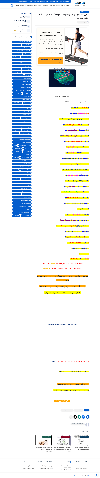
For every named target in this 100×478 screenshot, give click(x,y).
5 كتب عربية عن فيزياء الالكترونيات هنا (75, 170)
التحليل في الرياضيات (26, 118)
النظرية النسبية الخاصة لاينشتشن (23, 90)
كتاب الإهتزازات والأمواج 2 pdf (62, 68)
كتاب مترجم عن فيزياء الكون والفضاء (74, 119)
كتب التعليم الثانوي (26, 111)
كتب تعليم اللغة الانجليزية (25, 212)
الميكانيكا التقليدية (27, 105)
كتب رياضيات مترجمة (26, 154)
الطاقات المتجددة (27, 108)
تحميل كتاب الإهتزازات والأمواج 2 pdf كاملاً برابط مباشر (62, 324)
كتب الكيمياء (18, 151)
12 (74, 136)
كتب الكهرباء (17, 63)
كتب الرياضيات (27, 44)
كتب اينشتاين (16, 169)
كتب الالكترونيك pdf (26, 203)
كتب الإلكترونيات (17, 130)
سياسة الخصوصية (23, 1)
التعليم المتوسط (16, 72)
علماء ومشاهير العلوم (26, 124)
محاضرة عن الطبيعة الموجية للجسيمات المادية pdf (82, 448)
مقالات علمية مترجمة (26, 60)
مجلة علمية (83, 209)
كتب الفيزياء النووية (65, 469)
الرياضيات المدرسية (26, 56)
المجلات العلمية (27, 96)
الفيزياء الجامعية (65, 5)
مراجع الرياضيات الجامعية (28, 468)
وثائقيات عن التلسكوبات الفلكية (24, 127)
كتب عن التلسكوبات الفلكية (25, 166)
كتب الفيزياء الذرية (27, 78)
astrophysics (16, 179)
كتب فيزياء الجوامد (27, 142)
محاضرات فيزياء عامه (26, 169)
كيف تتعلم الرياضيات (29, 465)
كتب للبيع (17, 215)
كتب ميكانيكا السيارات (26, 200)
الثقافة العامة (17, 44)
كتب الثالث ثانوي (27, 209)
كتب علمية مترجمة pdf (18, 75)
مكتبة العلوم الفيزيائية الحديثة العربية (41, 1)
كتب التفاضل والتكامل (26, 99)
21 (72, 226)
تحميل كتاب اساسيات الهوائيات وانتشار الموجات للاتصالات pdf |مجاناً (62, 449)
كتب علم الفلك (56, 5)
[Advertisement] (62, 314)
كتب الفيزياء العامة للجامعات (46, 468)
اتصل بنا (30, 1)
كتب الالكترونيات (27, 63)
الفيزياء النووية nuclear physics (24, 66)
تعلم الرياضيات (17, 194)
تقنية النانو (77, 231)
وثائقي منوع (28, 75)
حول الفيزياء (80, 248)
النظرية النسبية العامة (26, 87)
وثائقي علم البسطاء (26, 179)
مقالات (16, 133)
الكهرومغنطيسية (27, 133)
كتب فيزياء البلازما (27, 172)
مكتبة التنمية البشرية (26, 114)
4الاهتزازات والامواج (77, 181)
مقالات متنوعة (27, 102)
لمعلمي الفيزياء (27, 47)
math (15, 145)
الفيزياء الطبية (16, 118)
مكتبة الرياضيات (29, 5)
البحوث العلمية (38, 5)
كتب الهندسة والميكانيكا (25, 182)
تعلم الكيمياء (16, 157)
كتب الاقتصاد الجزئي (26, 191)
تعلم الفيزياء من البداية (64, 1)
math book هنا (84, 254)
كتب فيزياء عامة (17, 53)
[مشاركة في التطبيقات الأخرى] (71, 417)
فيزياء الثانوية (16, 56)
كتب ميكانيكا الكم (27, 72)
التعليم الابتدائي (27, 121)
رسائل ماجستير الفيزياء (26, 188)
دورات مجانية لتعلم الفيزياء (25, 139)
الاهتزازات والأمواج (84, 11)
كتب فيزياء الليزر (27, 130)
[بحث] (12, 5)
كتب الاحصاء (18, 93)
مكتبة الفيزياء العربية (54, 1)
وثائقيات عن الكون (27, 69)
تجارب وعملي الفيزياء (26, 84)
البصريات (29, 151)
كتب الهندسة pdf (27, 194)
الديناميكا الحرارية (27, 81)
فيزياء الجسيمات (75, 158)
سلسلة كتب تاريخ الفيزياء (25, 41)
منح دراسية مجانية (47, 5)
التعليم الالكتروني (17, 102)
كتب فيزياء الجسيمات (26, 157)
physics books (28, 148)
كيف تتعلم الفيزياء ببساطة (81, 468)
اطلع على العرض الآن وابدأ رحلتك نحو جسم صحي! (51, 60)
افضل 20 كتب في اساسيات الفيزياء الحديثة (64, 466)
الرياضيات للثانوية (20, 5)
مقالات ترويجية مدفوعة (25, 145)
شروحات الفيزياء (27, 163)
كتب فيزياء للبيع (27, 215)
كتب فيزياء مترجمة (27, 175)
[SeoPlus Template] (88, 475)
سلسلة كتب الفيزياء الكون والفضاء (23, 50)
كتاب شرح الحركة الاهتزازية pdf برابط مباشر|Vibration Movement (44, 449)
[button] (83, 417)
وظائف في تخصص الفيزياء (25, 206)
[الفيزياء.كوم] (80, 4)
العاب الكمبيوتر (27, 197)
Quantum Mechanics (26, 160)
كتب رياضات (54, 361)
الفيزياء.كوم (73, 475)
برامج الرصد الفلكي (27, 185)
